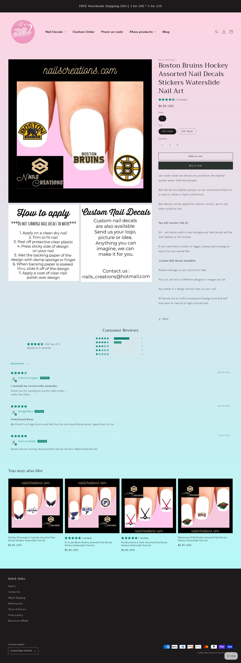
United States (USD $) (21, 651)
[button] (216, 31)
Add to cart (196, 156)
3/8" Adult (187, 131)
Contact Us (14, 592)
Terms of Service (17, 609)
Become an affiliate (18, 621)
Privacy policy (15, 615)
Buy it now (195, 165)
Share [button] (165, 319)
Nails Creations (210, 653)
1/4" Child (167, 131)
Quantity (163, 139)
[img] (19, 373)
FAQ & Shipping (16, 598)
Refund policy (15, 603)
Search (12, 586)
